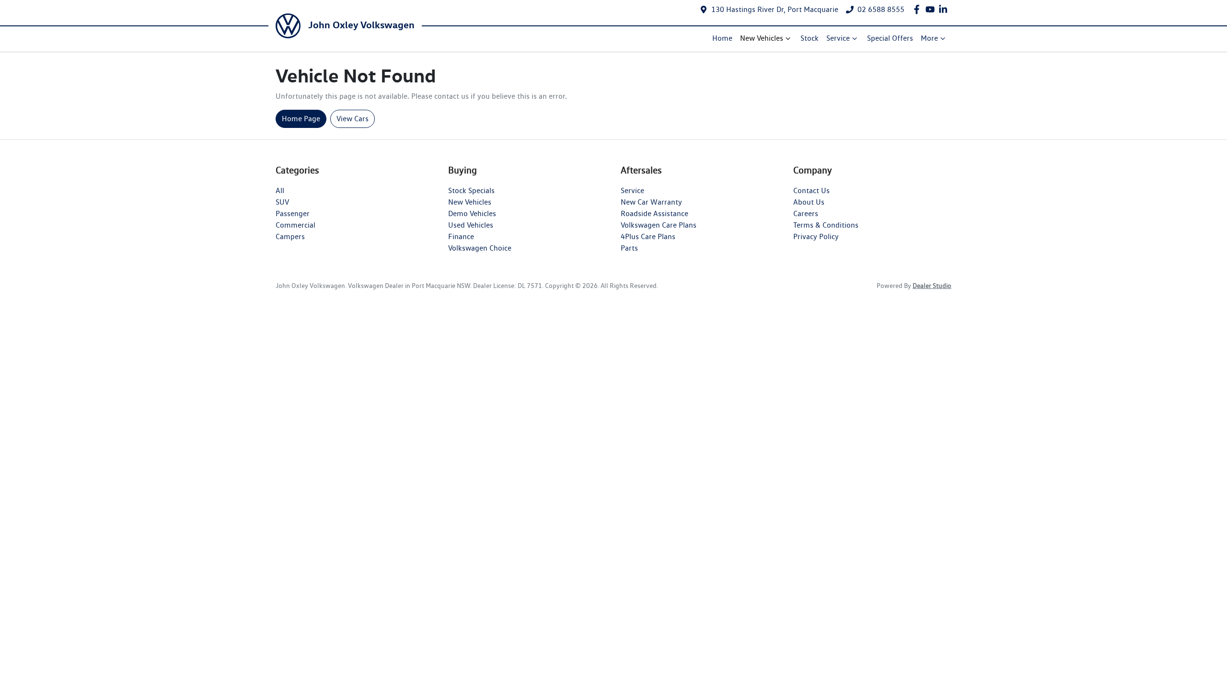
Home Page (301, 118)
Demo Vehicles (472, 213)
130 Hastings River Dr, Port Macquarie (774, 9)
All (280, 190)
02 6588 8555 (880, 9)
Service (838, 38)
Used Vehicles (470, 225)
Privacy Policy (816, 236)
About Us (808, 202)
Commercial (295, 225)
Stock (809, 38)
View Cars (352, 118)
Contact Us (811, 190)
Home (722, 38)
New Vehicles (761, 38)
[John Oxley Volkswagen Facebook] (918, 9)
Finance (461, 236)
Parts (629, 248)
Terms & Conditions (825, 225)
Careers (805, 213)
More (929, 38)
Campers (290, 236)
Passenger (293, 213)
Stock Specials (471, 190)
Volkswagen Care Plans (658, 225)
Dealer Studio (932, 285)
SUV (282, 202)
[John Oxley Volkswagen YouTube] (932, 9)
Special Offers (890, 38)
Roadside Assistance (654, 213)
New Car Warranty (651, 202)
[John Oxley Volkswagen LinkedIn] (944, 9)
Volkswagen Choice (479, 248)
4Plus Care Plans (648, 236)
